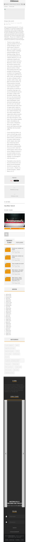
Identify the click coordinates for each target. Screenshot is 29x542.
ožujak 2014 (8, 333)
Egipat (17, 345)
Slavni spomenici (9, 367)
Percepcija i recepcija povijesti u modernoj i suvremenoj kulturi (12, 360)
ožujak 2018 (8, 309)
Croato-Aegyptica (9, 345)
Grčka (17, 351)
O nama (22, 539)
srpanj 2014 (8, 327)
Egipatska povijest (9, 351)
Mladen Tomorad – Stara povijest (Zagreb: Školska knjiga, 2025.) (17, 270)
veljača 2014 (8, 334)
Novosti (7, 357)
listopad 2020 (8, 297)
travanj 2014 (8, 331)
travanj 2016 (8, 318)
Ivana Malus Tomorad (10, 23)
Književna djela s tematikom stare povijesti (14, 502)
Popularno (19, 242)
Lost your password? (14, 531)
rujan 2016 (8, 315)
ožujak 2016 (8, 319)
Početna (6, 6)
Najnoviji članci (9, 241)
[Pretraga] (22, 4)
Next (23, 453)
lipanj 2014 (8, 329)
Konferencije (16, 354)
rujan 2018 (8, 306)
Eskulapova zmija (14, 196)
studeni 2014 (8, 326)
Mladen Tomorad (11, 225)
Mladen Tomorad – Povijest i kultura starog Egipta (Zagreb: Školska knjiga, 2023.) (17, 279)
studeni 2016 (8, 313)
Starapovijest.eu (12, 535)
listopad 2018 (8, 305)
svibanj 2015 (8, 323)
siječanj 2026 (8, 294)
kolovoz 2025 (8, 295)
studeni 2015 (8, 320)
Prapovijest (7, 364)
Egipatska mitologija (10, 348)
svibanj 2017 (8, 312)
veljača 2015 (8, 325)
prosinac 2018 (9, 302)
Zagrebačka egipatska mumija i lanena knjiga (15, 222)
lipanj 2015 (8, 322)
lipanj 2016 (8, 316)
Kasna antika (8, 354)
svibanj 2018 (8, 308)
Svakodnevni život (9, 372)
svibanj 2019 (8, 299)
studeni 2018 (8, 304)
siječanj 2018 (8, 311)
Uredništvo (17, 539)
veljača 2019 (8, 301)
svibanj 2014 (8, 330)
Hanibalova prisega (14, 189)
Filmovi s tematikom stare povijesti (18, 263)
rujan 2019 (8, 298)
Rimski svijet (8, 24)
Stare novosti (8, 369)
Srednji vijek (18, 367)
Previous (5, 453)
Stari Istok (16, 369)
